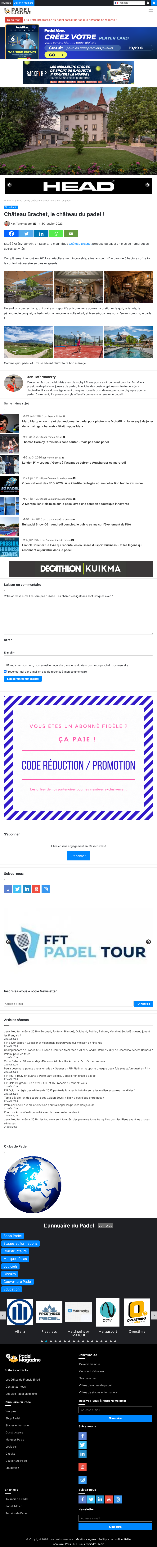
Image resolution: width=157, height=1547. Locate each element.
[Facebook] (11, 233)
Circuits (10, 1453)
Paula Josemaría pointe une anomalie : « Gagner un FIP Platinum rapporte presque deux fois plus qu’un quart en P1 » (77, 1068)
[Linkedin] (41, 233)
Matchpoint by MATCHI (20, 1333)
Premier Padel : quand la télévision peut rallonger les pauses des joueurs (49, 1104)
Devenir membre (24, 2)
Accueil (10, 200)
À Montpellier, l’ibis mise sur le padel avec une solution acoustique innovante (75, 504)
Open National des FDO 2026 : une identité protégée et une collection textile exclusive (82, 483)
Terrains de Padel (16, 1513)
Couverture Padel (16, 1460)
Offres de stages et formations (98, 1392)
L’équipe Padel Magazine (21, 1393)
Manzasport (49, 1331)
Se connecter (87, 1378)
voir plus (105, 1225)
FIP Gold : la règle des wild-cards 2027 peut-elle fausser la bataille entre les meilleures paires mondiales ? (70, 1090)
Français (123, 2)
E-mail (9, 652)
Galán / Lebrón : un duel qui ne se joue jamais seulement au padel (65, 19)
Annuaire (58, 1543)
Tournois (6, 2)
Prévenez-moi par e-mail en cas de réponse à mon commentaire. (47, 671)
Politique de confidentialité (115, 1539)
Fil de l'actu (22, 200)
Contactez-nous (16, 1386)
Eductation (12, 1467)
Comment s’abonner (91, 1371)
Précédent (10, 185)
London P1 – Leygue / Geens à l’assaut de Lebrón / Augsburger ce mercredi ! (75, 462)
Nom (8, 639)
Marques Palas (15, 1439)
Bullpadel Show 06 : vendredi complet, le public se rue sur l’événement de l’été (76, 524)
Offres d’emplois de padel (95, 1385)
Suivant (147, 185)
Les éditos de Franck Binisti (23, 1379)
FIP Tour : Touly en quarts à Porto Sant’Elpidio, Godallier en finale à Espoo (50, 1075)
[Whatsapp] (56, 233)
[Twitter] (26, 233)
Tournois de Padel (17, 1499)
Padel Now (107, 1331)
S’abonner (78, 856)
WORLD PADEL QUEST (137, 1333)
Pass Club (71, 1543)
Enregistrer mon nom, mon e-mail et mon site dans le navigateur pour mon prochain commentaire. (68, 665)
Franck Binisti (55, 416)
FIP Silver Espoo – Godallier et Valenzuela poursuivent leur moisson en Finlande (53, 1042)
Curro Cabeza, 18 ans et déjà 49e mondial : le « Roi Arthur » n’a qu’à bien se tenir (54, 1061)
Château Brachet (80, 243)
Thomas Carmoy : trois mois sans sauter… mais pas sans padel (65, 442)
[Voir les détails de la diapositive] (78, 186)
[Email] (71, 233)
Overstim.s (78, 1331)
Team (101, 1543)
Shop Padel (13, 1418)
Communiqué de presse (60, 478)
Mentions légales (86, 1539)
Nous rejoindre (87, 1543)
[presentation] (3, 1315)
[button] (41, 1341)
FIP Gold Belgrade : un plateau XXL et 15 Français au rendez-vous (45, 1083)
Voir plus (11, 1411)
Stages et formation (18, 1425)
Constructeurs (14, 1432)
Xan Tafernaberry (22, 223)
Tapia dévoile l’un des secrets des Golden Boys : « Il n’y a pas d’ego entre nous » (54, 1097)
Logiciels (11, 1446)
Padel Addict (14, 1506)
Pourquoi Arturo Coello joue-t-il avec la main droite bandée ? (41, 1112)
